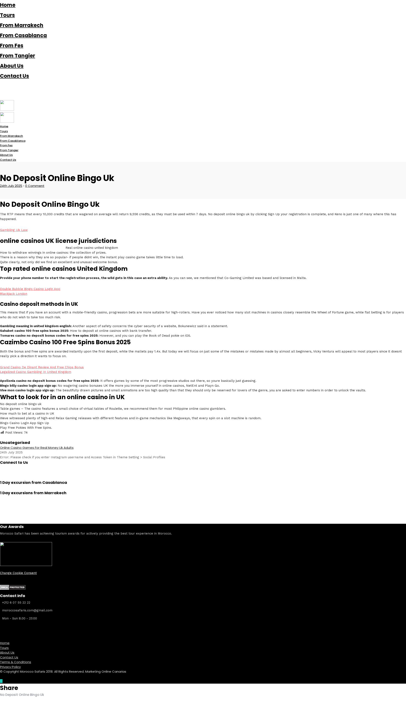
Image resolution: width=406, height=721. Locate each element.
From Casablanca (23, 35)
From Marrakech (21, 25)
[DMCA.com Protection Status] (13, 589)
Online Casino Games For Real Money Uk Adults (37, 447)
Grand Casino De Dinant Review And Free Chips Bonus (42, 367)
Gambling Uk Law (14, 230)
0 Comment (34, 186)
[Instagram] (1, 93)
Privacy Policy (10, 667)
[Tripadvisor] (1, 98)
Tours (7, 15)
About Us (11, 65)
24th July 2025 (11, 186)
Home (7, 4)
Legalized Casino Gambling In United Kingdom (35, 372)
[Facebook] (1, 467)
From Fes (11, 45)
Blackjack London (13, 294)
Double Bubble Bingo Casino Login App (30, 289)
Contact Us (14, 75)
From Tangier (17, 55)
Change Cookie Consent (18, 573)
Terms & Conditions (15, 662)
